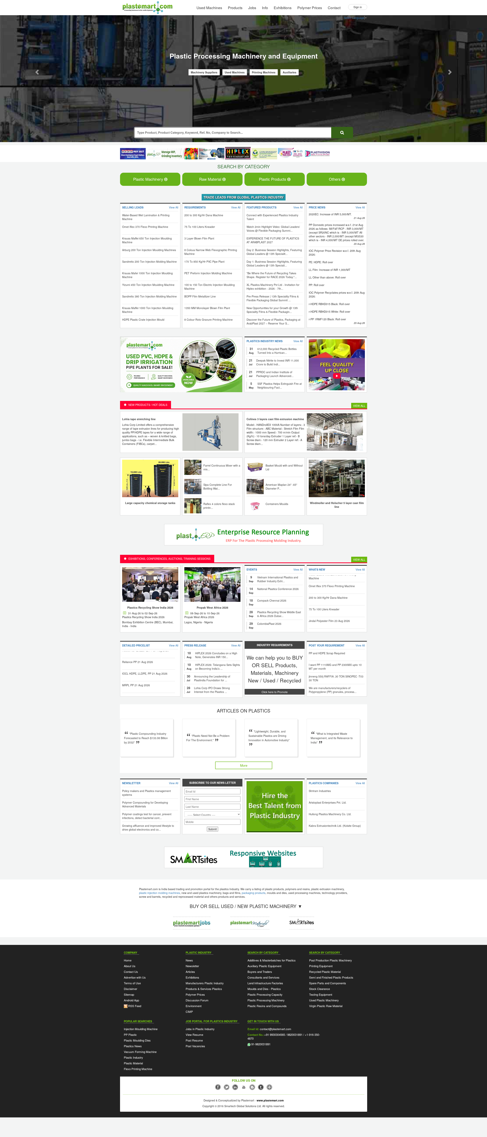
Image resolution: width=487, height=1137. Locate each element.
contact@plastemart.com (275, 1029)
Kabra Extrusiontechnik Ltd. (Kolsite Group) (335, 826)
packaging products (253, 893)
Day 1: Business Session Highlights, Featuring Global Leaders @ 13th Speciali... (274, 264)
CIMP (189, 1012)
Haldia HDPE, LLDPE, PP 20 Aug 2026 (145, 685)
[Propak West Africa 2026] (212, 585)
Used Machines (209, 7)
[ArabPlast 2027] (211, 154)
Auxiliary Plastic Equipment (264, 966)
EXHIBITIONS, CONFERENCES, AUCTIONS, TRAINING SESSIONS (169, 559)
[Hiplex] (238, 154)
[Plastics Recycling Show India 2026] (150, 585)
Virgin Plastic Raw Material (325, 1006)
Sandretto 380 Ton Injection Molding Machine (149, 297)
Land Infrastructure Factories (265, 984)
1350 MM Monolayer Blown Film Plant (207, 308)
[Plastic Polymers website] (250, 920)
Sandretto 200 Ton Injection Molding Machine (149, 262)
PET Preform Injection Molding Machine (208, 274)
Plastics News (133, 1047)
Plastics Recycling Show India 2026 (150, 608)
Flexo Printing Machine (138, 1069)
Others (335, 179)
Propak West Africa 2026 (212, 608)
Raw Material (210, 179)
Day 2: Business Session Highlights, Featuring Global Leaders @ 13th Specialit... (274, 252)
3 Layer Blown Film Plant (199, 239)
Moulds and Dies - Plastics (264, 989)
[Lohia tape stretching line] (210, 432)
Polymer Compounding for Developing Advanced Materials (145, 805)
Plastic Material (133, 1064)
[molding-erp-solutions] (242, 536)
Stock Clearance (319, 989)
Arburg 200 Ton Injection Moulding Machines (149, 250)
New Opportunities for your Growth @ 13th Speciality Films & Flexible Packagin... (272, 310)
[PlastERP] (302, 920)
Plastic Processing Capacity (264, 995)
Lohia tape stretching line (139, 419)
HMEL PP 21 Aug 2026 (136, 673)
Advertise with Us (135, 978)
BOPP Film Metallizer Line (200, 297)
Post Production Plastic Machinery (330, 961)
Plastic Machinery (148, 179)
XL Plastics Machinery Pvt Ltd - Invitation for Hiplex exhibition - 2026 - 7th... (273, 287)
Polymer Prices (309, 7)
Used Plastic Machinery (324, 1001)
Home (127, 961)
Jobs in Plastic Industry (200, 1029)
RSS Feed (134, 1006)
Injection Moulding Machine (141, 1029)
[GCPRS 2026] (264, 154)
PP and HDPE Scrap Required (327, 654)
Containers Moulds (277, 504)
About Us (129, 966)
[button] (36, 71)
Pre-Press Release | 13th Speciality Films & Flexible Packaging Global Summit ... (273, 299)
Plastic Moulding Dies (137, 1041)
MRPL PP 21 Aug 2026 (136, 662)
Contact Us (131, 972)
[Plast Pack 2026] (291, 154)
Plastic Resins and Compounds (267, 1006)
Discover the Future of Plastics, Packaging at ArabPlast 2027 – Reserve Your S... (273, 322)
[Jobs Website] (192, 920)
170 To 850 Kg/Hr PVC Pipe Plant (204, 262)
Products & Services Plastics (204, 989)
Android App (131, 1001)
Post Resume (194, 1041)
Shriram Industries (320, 791)
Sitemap (129, 995)
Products (235, 7)
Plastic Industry (133, 1058)
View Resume (194, 1035)
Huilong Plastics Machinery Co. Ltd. (330, 815)
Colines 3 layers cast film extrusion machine (275, 419)
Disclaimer (130, 989)
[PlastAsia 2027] (133, 154)
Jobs (252, 7)
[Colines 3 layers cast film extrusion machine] (335, 432)
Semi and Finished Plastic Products (331, 978)
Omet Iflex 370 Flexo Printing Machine (145, 227)
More (243, 765)
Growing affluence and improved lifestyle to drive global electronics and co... (148, 828)
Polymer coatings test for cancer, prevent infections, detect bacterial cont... (146, 816)
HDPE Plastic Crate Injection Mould (143, 320)
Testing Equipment (320, 995)
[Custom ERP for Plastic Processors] (172, 154)
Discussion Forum (197, 1001)
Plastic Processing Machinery (266, 1001)
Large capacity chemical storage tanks (150, 503)
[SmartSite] (242, 858)
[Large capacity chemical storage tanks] (150, 478)
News (189, 961)
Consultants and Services (263, 978)
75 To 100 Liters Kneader (199, 227)
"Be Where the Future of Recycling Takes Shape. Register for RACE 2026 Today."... (272, 275)
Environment (193, 1006)
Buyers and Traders (259, 972)
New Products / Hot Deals (147, 405)
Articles (190, 972)
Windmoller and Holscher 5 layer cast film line (337, 505)
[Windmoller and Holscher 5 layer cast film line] (337, 478)
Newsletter (192, 966)
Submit (212, 830)
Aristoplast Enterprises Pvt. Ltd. (327, 803)
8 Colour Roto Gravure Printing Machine (208, 320)
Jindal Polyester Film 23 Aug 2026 (329, 598)
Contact (334, 7)
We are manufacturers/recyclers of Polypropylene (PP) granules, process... (332, 690)
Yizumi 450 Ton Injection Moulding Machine (148, 285)
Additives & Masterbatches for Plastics (271, 961)
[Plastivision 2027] (317, 154)
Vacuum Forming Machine (140, 1052)
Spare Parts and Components (327, 984)
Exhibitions (283, 7)
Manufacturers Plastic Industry (205, 984)
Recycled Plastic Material (325, 972)
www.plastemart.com (270, 1101)
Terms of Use (132, 984)
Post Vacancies (195, 1047)
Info (265, 7)
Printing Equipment (321, 966)
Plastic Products (273, 179)
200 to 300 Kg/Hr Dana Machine (203, 216)
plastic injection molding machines (159, 893)
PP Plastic (130, 1035)
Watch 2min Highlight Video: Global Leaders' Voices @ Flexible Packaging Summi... (273, 229)
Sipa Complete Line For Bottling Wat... (217, 487)
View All (359, 406)
